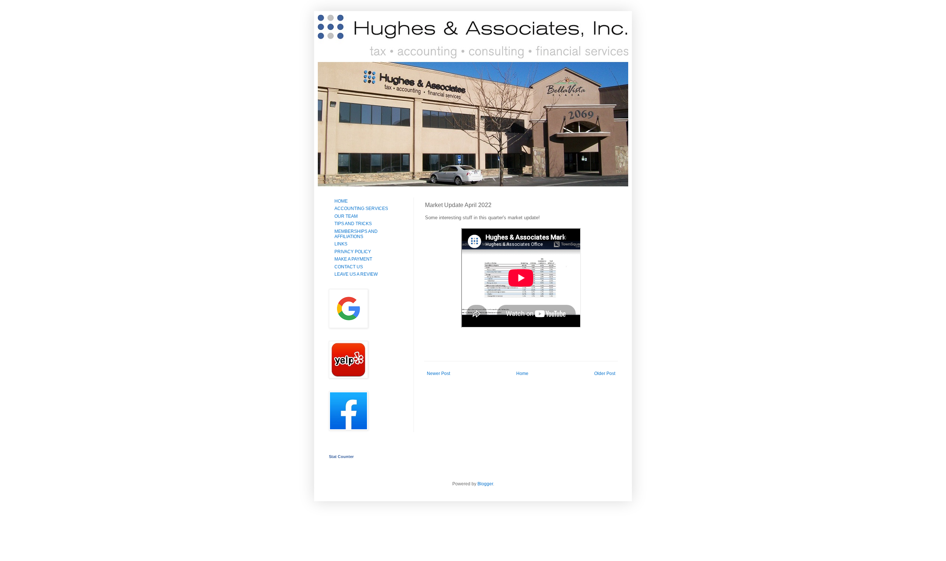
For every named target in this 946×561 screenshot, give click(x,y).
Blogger (485, 483)
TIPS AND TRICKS (353, 223)
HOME (341, 201)
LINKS (340, 244)
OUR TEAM (346, 216)
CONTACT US (348, 266)
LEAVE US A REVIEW (356, 274)
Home (522, 373)
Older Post (604, 373)
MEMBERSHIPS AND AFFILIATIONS (356, 234)
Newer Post (438, 373)
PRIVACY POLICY (352, 251)
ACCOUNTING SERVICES (361, 208)
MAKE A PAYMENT (353, 259)
